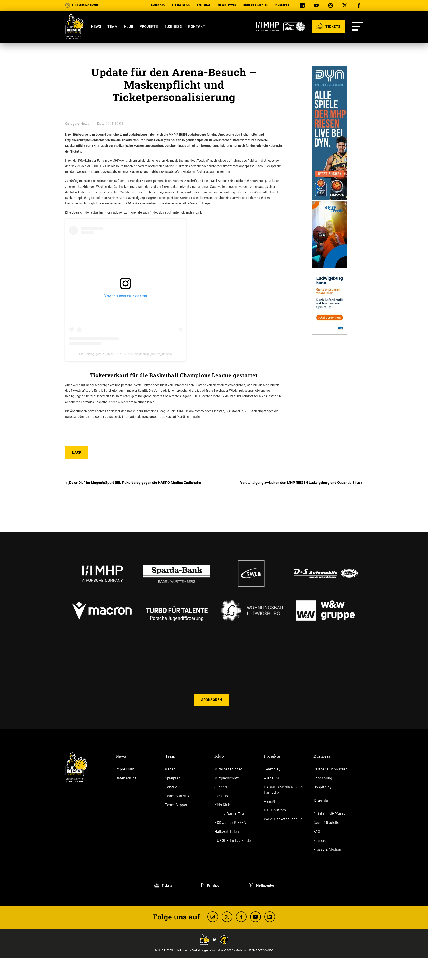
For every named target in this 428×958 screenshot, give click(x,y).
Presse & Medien (255, 5)
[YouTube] (317, 5)
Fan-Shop (204, 5)
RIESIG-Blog (181, 5)
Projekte (149, 26)
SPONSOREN (211, 700)
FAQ (316, 832)
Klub (128, 26)
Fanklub (221, 796)
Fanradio (158, 5)
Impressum (125, 769)
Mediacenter (264, 885)
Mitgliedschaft (226, 778)
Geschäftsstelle (326, 823)
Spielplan (173, 778)
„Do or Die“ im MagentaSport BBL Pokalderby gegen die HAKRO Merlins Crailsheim (134, 483)
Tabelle (171, 787)
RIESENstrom (275, 810)
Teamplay (272, 769)
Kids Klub (222, 805)
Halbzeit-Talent (227, 832)
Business (173, 26)
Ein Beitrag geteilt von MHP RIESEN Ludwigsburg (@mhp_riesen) (125, 354)
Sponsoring (322, 778)
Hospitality (322, 787)
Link (199, 212)
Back (76, 452)
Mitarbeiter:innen (228, 769)
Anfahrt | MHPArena (329, 814)
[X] (345, 5)
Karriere (282, 5)
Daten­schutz (126, 778)
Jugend (220, 787)
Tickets (166, 885)
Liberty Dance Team (230, 814)
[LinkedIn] (303, 5)
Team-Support (177, 805)
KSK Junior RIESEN (230, 823)
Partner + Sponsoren (330, 769)
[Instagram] (331, 5)
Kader (170, 769)
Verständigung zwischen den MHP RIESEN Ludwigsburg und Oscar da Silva (300, 483)
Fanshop (212, 885)
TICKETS (332, 26)
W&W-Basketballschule (283, 819)
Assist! (269, 801)
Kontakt (196, 26)
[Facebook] (360, 5)
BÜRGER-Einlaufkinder (233, 840)
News (96, 26)
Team (112, 26)
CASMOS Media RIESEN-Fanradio (284, 790)
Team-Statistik (177, 796)
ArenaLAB (272, 778)
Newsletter (227, 5)
